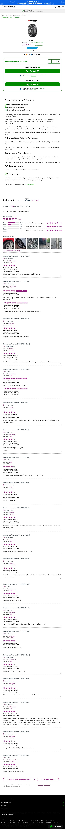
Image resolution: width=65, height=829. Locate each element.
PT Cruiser (13, 565)
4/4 (11, 325)
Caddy (11, 637)
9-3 (11, 463)
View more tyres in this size (11, 17)
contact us (40, 785)
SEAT (10, 487)
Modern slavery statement (47, 813)
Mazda (11, 348)
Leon (11, 489)
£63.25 (36, 71)
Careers (11, 814)
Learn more (42, 75)
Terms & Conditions (18, 813)
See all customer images (13, 251)
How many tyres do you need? (16, 61)
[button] (55, 7)
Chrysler (11, 563)
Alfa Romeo (12, 261)
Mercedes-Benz (13, 760)
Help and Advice (5, 809)
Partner (12, 514)
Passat (11, 738)
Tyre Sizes (3, 805)
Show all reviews (47, 779)
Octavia (12, 409)
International (5, 814)
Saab (10, 462)
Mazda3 (12, 350)
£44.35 (36, 84)
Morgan (11, 323)
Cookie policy (28, 813)
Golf (11, 375)
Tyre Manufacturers (6, 802)
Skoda (11, 407)
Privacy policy (36, 813)
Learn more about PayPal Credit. (7, 826)
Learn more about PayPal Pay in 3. (22, 826)
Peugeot (11, 512)
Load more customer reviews (19, 779)
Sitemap (56, 813)
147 (11, 262)
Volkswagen (12, 374)
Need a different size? (37, 42)
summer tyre (29, 184)
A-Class (12, 761)
